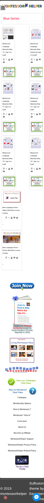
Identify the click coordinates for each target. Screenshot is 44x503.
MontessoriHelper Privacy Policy (22, 445)
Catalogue (22, 397)
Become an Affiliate (22, 433)
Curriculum (22, 421)
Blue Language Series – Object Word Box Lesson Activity (11, 210)
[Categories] (4, 62)
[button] (3, 7)
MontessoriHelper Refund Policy (22, 451)
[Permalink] (6, 60)
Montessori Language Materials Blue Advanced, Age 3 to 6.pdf (35, 49)
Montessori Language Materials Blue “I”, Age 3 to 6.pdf (7, 104)
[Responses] (12, 60)
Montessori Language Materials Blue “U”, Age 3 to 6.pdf (35, 104)
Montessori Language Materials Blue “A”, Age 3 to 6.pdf (7, 49)
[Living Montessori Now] (22, 362)
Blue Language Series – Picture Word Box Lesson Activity (11, 250)
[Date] (4, 60)
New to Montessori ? (22, 409)
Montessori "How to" (22, 415)
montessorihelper (13, 494)
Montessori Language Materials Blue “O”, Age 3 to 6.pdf (7, 158)
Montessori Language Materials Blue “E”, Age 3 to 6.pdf (35, 158)
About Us (22, 427)
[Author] (9, 60)
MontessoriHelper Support (22, 439)
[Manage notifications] (5, 498)
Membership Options (22, 403)
